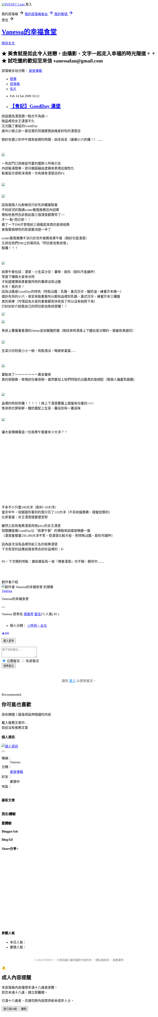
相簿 (13, 79)
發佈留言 (8, 665)
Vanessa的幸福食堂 (29, 32)
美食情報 (35, 71)
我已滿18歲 (10, 1008)
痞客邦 (29, 614)
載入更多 (8, 640)
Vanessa (7, 591)
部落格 (15, 84)
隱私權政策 (102, 960)
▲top (5, 633)
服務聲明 (118, 960)
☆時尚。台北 (37, 625)
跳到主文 (8, 43)
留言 (37, 614)
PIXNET (48, 960)
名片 (13, 89)
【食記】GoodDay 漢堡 (35, 106)
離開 (23, 1008)
